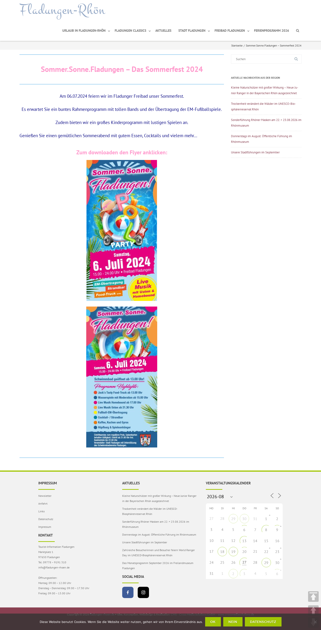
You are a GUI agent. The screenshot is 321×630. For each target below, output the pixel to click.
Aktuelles (163, 30)
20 (244, 551)
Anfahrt (42, 503)
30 (244, 518)
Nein (232, 622)
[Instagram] (143, 592)
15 (266, 540)
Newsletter (44, 496)
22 (266, 551)
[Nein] (315, 621)
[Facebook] (127, 592)
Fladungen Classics (130, 30)
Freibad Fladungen (230, 30)
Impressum (44, 527)
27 (244, 562)
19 (233, 551)
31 (255, 518)
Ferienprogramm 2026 (271, 30)
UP (313, 610)
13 (244, 540)
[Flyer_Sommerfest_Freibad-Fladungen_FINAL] (122, 230)
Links (41, 511)
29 (233, 518)
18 (222, 551)
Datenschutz (45, 519)
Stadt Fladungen (191, 30)
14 (255, 540)
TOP (313, 596)
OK (213, 622)
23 (277, 551)
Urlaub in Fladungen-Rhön (84, 30)
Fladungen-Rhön (62, 10)
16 (277, 540)
